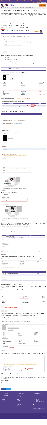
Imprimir (43, 10)
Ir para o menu (20, 0)
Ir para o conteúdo (5, 0)
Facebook (3, 388)
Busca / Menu (42, 5)
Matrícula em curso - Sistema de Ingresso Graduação (26, 7)
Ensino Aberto (19, 396)
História (3, 396)
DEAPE (18, 400)
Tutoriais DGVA (5, 7)
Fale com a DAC (23, 377)
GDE (18, 399)
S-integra (19, 405)
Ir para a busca (27, 0)
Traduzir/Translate (34, 0)
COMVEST (19, 404)
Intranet (3, 400)
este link (22, 14)
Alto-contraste (36, 2)
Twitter (9, 388)
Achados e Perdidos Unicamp (22, 403)
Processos (3, 399)
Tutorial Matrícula (12, 7)
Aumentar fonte (43, 2)
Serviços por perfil (12, 0)
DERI (18, 401)
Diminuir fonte (43, 0)
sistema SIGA (15, 373)
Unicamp (19, 395)
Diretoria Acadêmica (5, 395)
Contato (35, 404)
